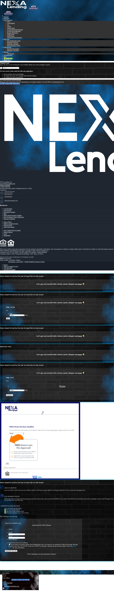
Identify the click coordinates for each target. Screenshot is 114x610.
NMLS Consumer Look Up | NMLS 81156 (19, 472)
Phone (10, 536)
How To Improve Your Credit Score (14, 217)
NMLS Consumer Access (11, 223)
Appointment (34, 8)
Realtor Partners (8, 232)
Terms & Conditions (9, 219)
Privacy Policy (8, 222)
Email (10, 532)
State (11, 313)
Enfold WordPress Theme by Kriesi (34, 262)
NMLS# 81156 (8, 225)
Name (10, 529)
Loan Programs (8, 208)
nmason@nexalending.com (11, 200)
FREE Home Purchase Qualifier (13, 215)
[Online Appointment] (8, 15)
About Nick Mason (9, 227)
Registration (7, 235)
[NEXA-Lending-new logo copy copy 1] (13, 8)
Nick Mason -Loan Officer (15, 262)
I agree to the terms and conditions (18, 543)
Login (5, 234)
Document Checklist (9, 212)
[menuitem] (59, 13)
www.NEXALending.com (7, 183)
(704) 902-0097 (8, 196)
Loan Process (7, 210)
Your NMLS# (12, 539)
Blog (5, 214)
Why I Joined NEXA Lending (12, 230)
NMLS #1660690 (5, 185)
